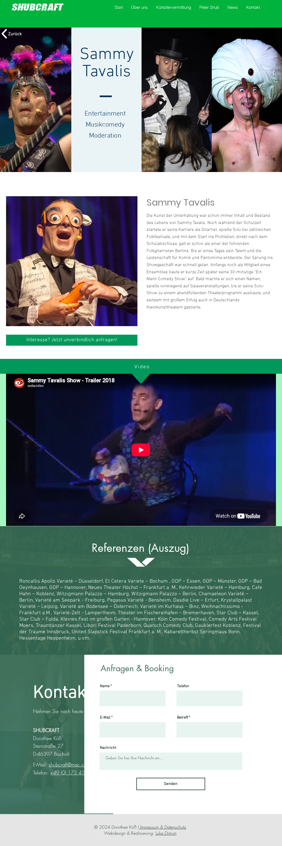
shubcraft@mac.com (69, 764)
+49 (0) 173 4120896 (75, 772)
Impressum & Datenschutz (162, 827)
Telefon (183, 686)
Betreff (182, 718)
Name (105, 686)
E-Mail (105, 718)
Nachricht (108, 748)
